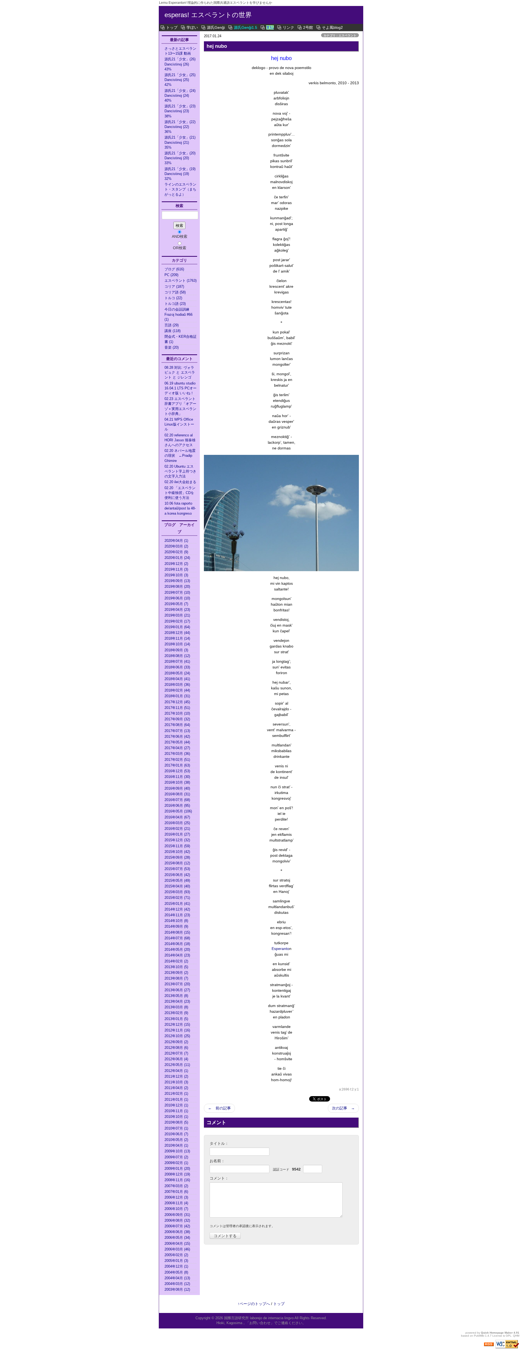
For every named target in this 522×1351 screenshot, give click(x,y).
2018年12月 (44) (177, 633)
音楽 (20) (171, 347)
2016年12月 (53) (177, 771)
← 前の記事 (219, 1108)
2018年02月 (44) (177, 690)
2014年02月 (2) (176, 961)
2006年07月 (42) (177, 1226)
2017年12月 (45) (177, 702)
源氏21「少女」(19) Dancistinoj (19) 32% (180, 174)
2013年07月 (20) (177, 984)
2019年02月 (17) (177, 621)
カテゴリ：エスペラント (340, 35)
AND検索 (179, 236)
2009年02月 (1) (176, 1163)
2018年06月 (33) (177, 667)
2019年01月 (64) (177, 627)
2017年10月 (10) (177, 713)
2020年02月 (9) (176, 552)
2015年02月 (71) (177, 898)
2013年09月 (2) (176, 973)
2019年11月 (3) (176, 569)
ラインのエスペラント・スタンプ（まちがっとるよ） (180, 189)
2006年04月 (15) (177, 1243)
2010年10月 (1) (176, 1117)
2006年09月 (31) (177, 1215)
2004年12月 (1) (176, 1266)
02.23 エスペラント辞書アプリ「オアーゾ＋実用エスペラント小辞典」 (180, 406)
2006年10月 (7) (176, 1209)
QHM (516, 1335)
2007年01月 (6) (176, 1192)
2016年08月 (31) (177, 794)
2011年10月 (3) (176, 1082)
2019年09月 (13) (177, 581)
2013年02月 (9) (176, 1013)
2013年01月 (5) (176, 1019)
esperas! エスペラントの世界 (208, 14)
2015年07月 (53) (177, 869)
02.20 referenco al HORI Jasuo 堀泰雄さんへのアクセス (179, 440)
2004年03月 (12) (177, 1284)
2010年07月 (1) (176, 1128)
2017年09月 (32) (177, 719)
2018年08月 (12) (177, 656)
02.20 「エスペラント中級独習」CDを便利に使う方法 (179, 493)
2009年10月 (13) (177, 1151)
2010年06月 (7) (176, 1134)
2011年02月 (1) (176, 1094)
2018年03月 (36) (177, 685)
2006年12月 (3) (176, 1197)
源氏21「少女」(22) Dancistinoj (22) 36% (180, 127)
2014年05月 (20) (177, 949)
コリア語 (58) (175, 292)
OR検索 (179, 248)
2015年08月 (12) (177, 863)
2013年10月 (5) (176, 967)
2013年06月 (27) (177, 990)
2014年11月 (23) (177, 915)
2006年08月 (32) (177, 1220)
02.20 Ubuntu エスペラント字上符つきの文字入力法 (180, 471)
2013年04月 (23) (177, 1001)
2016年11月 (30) (177, 777)
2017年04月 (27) (177, 748)
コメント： (219, 1178)
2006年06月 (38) (177, 1232)
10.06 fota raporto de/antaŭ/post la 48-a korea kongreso (180, 508)
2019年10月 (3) (176, 575)
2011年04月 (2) (176, 1088)
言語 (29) (171, 325)
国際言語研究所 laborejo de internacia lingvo (259, 1318)
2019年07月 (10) (177, 592)
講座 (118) (172, 331)
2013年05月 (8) (176, 996)
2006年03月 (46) (177, 1249)
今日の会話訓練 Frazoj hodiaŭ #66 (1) (178, 314)
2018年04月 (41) (177, 679)
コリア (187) (174, 286)
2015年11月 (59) (177, 846)
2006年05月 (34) (177, 1238)
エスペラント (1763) (180, 281)
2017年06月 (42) (177, 736)
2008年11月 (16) (177, 1180)
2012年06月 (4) (176, 1059)
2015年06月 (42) (177, 875)
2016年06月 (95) (177, 805)
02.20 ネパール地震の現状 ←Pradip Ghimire (179, 455)
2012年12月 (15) (177, 1024)
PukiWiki (479, 1335)
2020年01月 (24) (177, 558)
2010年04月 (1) (176, 1145)
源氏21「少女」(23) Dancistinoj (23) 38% (180, 111)
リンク (288, 27)
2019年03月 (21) (177, 615)
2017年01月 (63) (177, 765)
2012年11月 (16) (177, 1030)
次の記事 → (343, 1108)
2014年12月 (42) (177, 909)
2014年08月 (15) (177, 932)
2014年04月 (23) (177, 955)
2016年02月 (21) (177, 829)
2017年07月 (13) (177, 731)
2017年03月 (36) (177, 754)
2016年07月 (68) (177, 800)
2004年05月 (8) (176, 1272)
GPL (508, 1335)
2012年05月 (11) (177, 1065)
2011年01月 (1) (176, 1099)
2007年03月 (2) (176, 1186)
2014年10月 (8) (176, 921)
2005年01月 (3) (176, 1261)
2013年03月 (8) (176, 1007)
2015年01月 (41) (177, 904)
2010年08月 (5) (176, 1122)
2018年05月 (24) (177, 673)
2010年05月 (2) (176, 1140)
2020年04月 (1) (176, 541)
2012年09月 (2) (176, 1042)
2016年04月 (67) (177, 817)
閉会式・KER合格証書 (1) (180, 338)
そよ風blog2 (332, 27)
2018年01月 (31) (177, 696)
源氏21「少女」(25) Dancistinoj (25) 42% (180, 80)
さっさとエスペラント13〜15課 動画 (180, 50)
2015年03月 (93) (177, 892)
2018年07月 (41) (177, 661)
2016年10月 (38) (177, 782)
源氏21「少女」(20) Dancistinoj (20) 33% (180, 158)
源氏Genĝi (216, 27)
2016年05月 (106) (178, 811)
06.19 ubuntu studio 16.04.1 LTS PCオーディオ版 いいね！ (180, 388)
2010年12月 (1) (176, 1105)
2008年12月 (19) (177, 1174)
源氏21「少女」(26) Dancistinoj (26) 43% (180, 64)
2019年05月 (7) (176, 604)
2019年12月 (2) (176, 564)
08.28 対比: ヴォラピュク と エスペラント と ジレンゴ (179, 372)
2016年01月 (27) (177, 834)
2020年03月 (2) (176, 546)
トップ (172, 27)
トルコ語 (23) (175, 304)
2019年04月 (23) (177, 610)
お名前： (217, 1161)
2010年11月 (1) (176, 1111)
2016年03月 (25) (177, 823)
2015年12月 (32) (177, 840)
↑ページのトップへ (254, 1304)
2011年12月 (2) (176, 1076)
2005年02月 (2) (176, 1255)
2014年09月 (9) (176, 926)
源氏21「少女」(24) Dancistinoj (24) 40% (180, 95)
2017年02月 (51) (177, 760)
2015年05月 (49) (177, 880)
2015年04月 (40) (177, 886)
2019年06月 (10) (177, 598)
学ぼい (192, 27)
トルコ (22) (173, 298)
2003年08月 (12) (177, 1289)
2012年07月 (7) (176, 1053)
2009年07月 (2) (176, 1157)
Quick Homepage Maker (497, 1332)
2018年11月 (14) (177, 638)
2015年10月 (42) (177, 852)
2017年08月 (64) (177, 725)
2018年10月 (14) (177, 644)
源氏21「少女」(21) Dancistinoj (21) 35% (180, 142)
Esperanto (280, 948)
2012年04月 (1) (176, 1071)
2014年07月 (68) (177, 938)
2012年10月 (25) (177, 1036)
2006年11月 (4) (176, 1203)
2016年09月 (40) (177, 788)
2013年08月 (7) (176, 978)
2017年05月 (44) (177, 742)
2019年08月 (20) (177, 586)
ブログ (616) (174, 269)
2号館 (308, 27)
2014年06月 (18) (177, 944)
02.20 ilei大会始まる (180, 482)
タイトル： (219, 1143)
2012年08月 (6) (176, 1048)
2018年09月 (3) (176, 650)
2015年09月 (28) (177, 857)
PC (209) (171, 275)
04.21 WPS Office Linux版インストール (179, 424)
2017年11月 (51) (177, 708)
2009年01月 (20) (177, 1169)
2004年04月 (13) (177, 1278)
